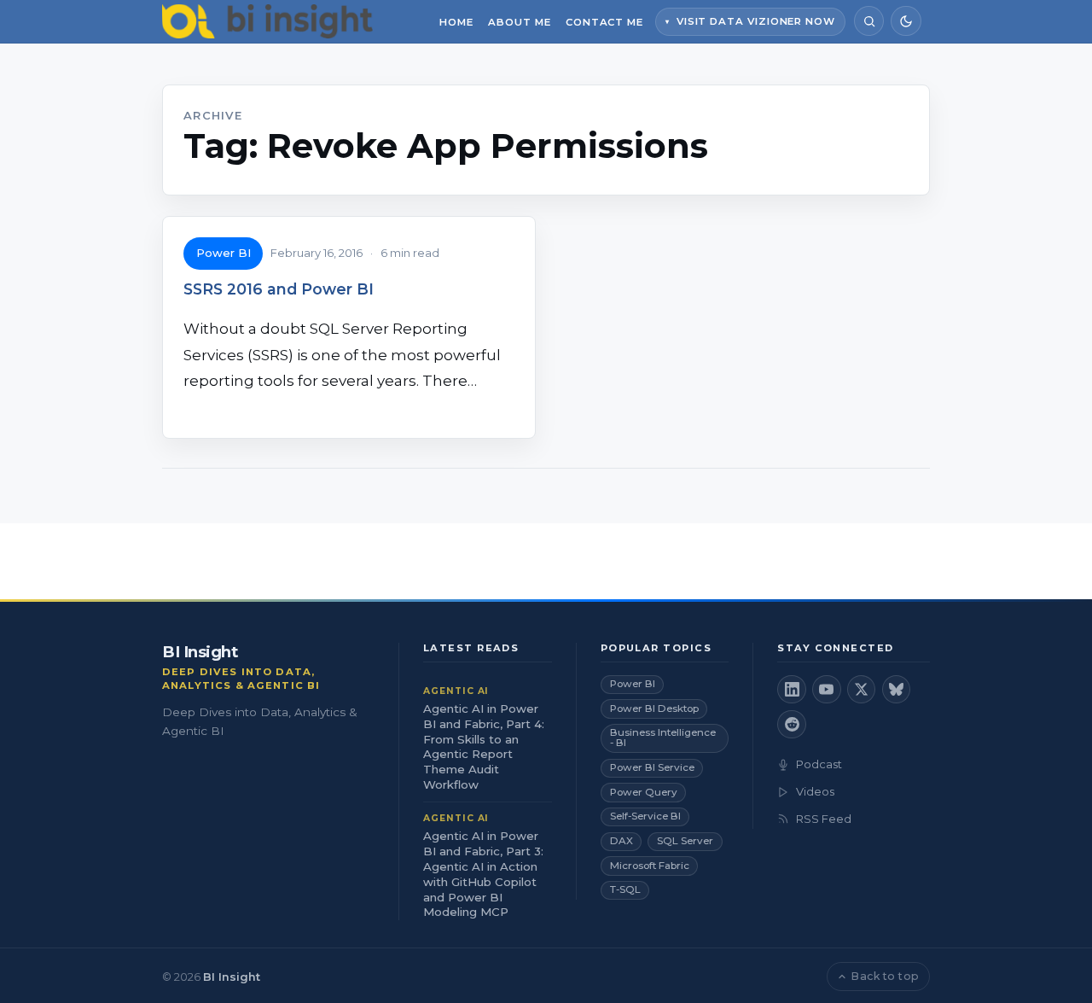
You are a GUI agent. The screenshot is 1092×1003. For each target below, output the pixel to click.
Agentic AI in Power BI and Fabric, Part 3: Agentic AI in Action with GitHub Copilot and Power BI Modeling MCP (483, 874)
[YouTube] (826, 689)
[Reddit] (791, 724)
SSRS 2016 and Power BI (278, 289)
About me (519, 22)
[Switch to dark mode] (906, 21)
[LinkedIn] (791, 689)
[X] (861, 689)
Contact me (604, 22)
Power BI (223, 252)
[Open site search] (869, 21)
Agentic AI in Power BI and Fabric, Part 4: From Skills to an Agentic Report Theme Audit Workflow (483, 747)
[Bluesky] (896, 689)
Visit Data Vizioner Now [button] (756, 21)
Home (456, 22)
